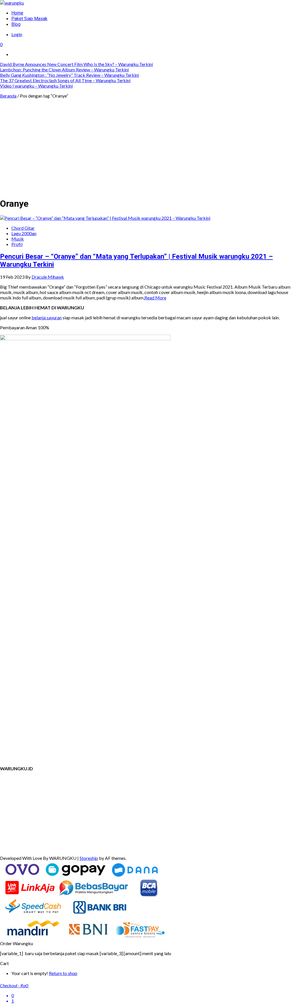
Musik (17, 238)
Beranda (8, 95)
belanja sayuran (47, 317)
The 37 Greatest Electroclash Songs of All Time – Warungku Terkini (65, 80)
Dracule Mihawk (48, 277)
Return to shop (63, 973)
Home (17, 13)
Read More (155, 297)
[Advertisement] (145, 152)
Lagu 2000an (23, 233)
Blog (15, 24)
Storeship (89, 858)
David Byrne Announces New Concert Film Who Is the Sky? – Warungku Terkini (76, 64)
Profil (16, 244)
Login (16, 34)
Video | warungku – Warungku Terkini (36, 85)
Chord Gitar (23, 228)
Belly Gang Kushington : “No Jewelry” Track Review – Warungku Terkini (69, 75)
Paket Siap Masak (29, 18)
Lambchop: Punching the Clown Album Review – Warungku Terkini (64, 69)
